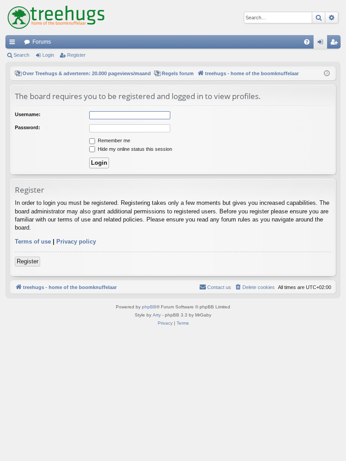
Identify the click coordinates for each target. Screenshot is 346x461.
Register (76, 55)
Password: (27, 127)
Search (21, 55)
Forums (41, 42)
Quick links (14, 44)
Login (48, 55)
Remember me (113, 140)
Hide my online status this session (134, 149)
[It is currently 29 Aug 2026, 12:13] (327, 73)
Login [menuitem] (322, 44)
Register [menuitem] (336, 44)
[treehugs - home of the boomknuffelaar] (56, 17)
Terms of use (33, 241)
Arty (157, 314)
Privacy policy (76, 241)
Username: (28, 114)
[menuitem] (307, 42)
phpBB (149, 306)
